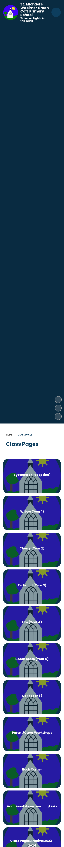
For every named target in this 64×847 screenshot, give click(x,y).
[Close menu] (56, 12)
